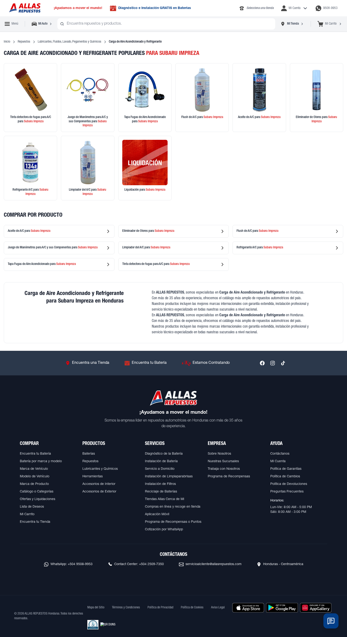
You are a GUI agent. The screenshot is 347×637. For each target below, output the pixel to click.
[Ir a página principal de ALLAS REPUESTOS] (24, 8)
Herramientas (92, 476)
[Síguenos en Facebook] (262, 363)
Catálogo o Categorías (36, 491)
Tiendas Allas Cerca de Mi (164, 499)
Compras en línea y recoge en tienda (172, 507)
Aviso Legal (218, 607)
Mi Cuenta (278, 461)
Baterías (88, 454)
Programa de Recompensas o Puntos (173, 522)
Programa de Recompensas (229, 476)
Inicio (7, 42)
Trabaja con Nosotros (224, 469)
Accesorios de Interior (98, 484)
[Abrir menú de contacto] (331, 620)
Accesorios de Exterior (99, 491)
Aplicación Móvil (157, 514)
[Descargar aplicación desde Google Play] (282, 607)
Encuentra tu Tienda (35, 522)
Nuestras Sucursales (223, 461)
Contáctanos (279, 454)
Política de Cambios (285, 476)
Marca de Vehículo (34, 469)
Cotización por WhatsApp (164, 529)
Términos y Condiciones (126, 607)
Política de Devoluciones (288, 484)
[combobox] (166, 24)
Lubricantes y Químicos (100, 469)
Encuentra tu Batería (35, 454)
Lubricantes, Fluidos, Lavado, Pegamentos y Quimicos (69, 42)
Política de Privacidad (160, 607)
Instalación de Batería (161, 461)
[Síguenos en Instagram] (272, 363)
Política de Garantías (285, 469)
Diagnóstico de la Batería (164, 454)
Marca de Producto (34, 484)
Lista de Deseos (32, 507)
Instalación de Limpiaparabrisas (169, 476)
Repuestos (24, 42)
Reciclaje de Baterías (161, 491)
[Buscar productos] (62, 24)
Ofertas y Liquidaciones (37, 499)
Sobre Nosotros (219, 454)
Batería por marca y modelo (41, 461)
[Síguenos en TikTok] (283, 363)
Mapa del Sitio (95, 607)
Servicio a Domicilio (159, 469)
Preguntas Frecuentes (287, 491)
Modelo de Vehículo (34, 476)
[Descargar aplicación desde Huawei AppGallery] (316, 607)
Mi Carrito (27, 514)
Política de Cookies (192, 607)
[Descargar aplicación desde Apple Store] (248, 607)
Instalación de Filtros (160, 484)
